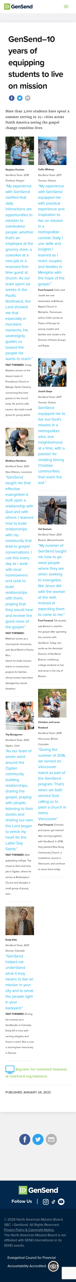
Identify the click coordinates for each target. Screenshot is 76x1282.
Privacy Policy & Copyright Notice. (29, 1230)
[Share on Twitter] (20, 100)
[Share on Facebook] (12, 100)
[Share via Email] (27, 100)
